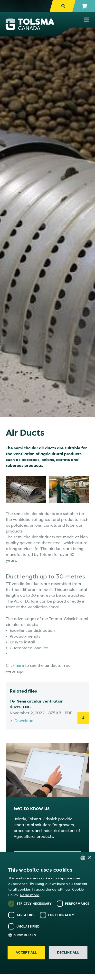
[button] (50, 935)
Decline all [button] (68, 952)
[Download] (83, 718)
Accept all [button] (26, 952)
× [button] (89, 857)
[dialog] (47, 913)
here (19, 665)
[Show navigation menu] (86, 20)
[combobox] (82, 858)
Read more (29, 895)
